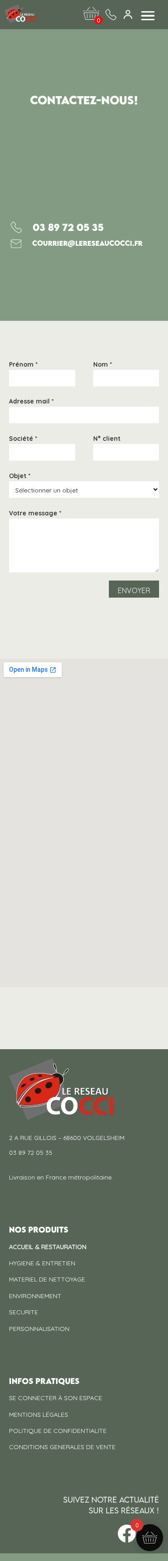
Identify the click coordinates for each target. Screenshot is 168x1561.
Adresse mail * (31, 401)
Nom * (102, 364)
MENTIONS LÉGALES (38, 1414)
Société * (23, 439)
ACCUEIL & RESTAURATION (47, 1247)
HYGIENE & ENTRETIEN (42, 1263)
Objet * (19, 476)
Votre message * (35, 513)
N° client (107, 439)
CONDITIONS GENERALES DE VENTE (62, 1447)
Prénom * (23, 364)
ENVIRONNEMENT (35, 1296)
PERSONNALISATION (39, 1329)
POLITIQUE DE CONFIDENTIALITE (58, 1431)
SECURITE (23, 1312)
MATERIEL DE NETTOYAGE (47, 1279)
